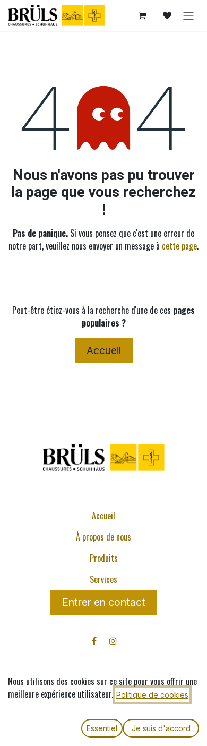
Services (103, 579)
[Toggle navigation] (188, 15)
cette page (179, 245)
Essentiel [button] (102, 728)
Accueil (104, 350)
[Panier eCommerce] (141, 15)
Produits (104, 558)
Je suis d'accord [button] (161, 728)
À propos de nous (103, 536)
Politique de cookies (152, 694)
